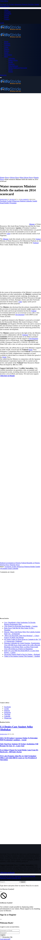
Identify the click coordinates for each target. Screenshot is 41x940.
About (6, 10)
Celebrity (7, 45)
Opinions (11, 64)
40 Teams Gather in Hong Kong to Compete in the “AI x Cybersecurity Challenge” (22, 640)
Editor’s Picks (13, 60)
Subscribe (3, 75)
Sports (6, 53)
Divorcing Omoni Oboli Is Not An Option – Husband (22, 654)
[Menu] (1, 77)
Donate (6, 15)
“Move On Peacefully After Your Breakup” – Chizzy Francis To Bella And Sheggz (21, 636)
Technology (8, 55)
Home (6, 41)
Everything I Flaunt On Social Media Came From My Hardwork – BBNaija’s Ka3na (19, 751)
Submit (23, 882)
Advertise (7, 12)
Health (10, 62)
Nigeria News (3, 199)
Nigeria (6, 49)
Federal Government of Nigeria (10, 563)
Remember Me (7, 937)
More (6, 56)
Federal (38, 239)
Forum (6, 17)
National (36, 243)
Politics (6, 51)
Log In (3, 935)
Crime (6, 47)
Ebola (30, 350)
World (10, 70)
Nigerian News (15, 565)
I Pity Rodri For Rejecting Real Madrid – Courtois (21, 626)
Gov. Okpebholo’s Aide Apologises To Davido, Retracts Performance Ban (20, 623)
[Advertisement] (20, 114)
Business (7, 43)
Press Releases (13, 66)
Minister (32, 224)
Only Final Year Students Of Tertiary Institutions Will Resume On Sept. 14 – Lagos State (19, 745)
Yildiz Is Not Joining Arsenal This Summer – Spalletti (22, 656)
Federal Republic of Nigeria (30, 563)
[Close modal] (1, 891)
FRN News (12, 199)
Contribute (7, 13)
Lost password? (5, 939)
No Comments (25, 199)
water (8, 233)
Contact (6, 19)
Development (19, 314)
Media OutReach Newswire (17, 68)
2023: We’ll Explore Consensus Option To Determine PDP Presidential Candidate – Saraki (19, 739)
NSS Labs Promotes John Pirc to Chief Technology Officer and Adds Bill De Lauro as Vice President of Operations (18, 758)
